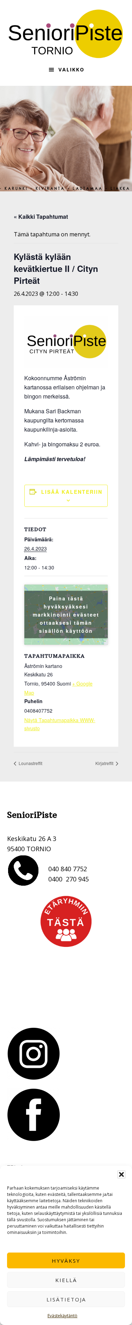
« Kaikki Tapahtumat (41, 216)
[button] (121, 1174)
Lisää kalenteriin (71, 491)
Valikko (71, 69)
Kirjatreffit (104, 763)
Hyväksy (66, 1260)
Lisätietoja (66, 1299)
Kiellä (66, 1279)
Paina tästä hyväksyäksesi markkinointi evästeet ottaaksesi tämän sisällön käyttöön (66, 614)
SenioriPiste (66, 33)
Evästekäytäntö (62, 1316)
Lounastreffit (30, 763)
